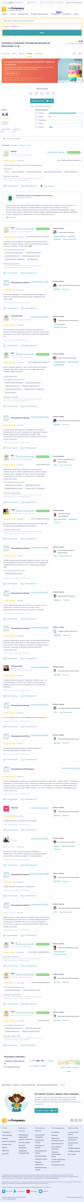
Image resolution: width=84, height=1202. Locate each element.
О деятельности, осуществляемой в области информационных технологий (26, 1187)
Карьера (5, 1138)
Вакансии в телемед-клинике (57, 1139)
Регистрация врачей (39, 1146)
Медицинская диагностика (73, 1139)
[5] (9, 119)
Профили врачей (74, 1148)
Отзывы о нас (6, 1144)
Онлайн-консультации (39, 14)
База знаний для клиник (41, 1168)
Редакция (5, 1150)
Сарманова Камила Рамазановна (69, 285)
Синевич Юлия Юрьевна (66, 232)
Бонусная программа (22, 1146)
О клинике (6, 54)
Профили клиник (74, 1151)
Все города (72, 1154)
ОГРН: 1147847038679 (9, 1199)
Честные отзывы (24, 1142)
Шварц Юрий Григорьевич (66, 596)
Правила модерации (39, 1163)
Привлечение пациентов (40, 1136)
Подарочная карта (58, 1165)
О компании (6, 1132)
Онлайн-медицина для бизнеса (58, 1161)
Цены (14, 54)
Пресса (4, 1147)
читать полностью (10, 376)
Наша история (7, 1135)
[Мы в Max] (80, 1120)
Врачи (4, 14)
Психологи (67, 14)
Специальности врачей (73, 1133)
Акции (76, 14)
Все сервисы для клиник (41, 1152)
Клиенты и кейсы (41, 1159)
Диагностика (23, 14)
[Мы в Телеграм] (72, 1120)
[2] (4, 119)
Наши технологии (57, 1143)
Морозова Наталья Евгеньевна (68, 320)
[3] (6, 119)
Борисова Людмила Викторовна (68, 671)
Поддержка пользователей (24, 1152)
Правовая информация (74, 1197)
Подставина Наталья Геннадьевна (69, 708)
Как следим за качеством (56, 1148)
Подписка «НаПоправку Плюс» (56, 1154)
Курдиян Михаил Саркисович (67, 631)
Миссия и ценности (9, 1141)
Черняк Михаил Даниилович (67, 358)
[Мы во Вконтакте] (76, 1120)
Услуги (12, 14)
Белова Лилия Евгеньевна (66, 842)
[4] (7, 119)
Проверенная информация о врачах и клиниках (26, 1137)
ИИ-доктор (55, 14)
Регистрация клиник (39, 1141)
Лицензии (39, 54)
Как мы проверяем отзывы (40, 106)
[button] (42, 20)
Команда (54, 1135)
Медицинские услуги (73, 1144)
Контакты (5, 1153)
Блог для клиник (41, 1156)
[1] (2, 119)
